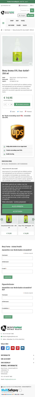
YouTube (13, 348)
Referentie (5, 79)
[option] (9, 221)
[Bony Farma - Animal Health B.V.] (7, 12)
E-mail (4, 268)
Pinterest (29, 111)
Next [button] (33, 219)
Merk (3, 77)
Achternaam (5, 261)
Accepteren (17, 211)
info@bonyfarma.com (10, 379)
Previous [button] (1, 219)
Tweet (21, 111)
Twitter (8, 348)
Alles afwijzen (17, 206)
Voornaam (5, 255)
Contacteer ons (6, 5)
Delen (13, 111)
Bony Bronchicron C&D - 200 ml (9, 226)
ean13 (4, 81)
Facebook (3, 348)
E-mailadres (6, 308)
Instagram (22, 348)
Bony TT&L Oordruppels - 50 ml (26, 226)
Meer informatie (7, 202)
